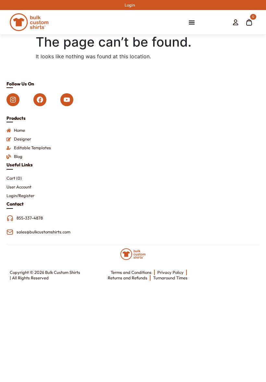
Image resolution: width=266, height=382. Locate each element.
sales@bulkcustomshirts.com (43, 231)
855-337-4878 (30, 217)
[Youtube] (66, 99)
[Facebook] (39, 99)
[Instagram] (12, 99)
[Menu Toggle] (191, 22)
